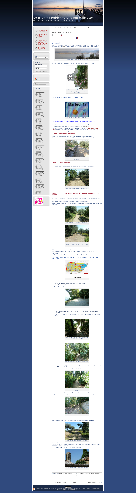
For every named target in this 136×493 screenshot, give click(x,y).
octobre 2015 (39, 129)
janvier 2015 (39, 140)
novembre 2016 (40, 114)
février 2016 (39, 125)
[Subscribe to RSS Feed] (36, 80)
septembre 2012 (40, 173)
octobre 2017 (39, 101)
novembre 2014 (40, 142)
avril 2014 (38, 151)
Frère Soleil (86, 126)
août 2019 (38, 90)
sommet (64, 46)
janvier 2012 (39, 182)
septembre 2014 (40, 145)
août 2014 (38, 146)
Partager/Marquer (40, 84)
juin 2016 (38, 120)
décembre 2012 (40, 169)
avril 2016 (38, 122)
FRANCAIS (61, 473)
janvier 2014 (39, 154)
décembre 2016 (40, 113)
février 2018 (39, 98)
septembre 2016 (40, 116)
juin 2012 (38, 177)
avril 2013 (38, 165)
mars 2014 (39, 152)
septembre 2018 (40, 92)
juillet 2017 (39, 105)
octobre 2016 (39, 115)
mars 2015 (39, 138)
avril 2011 (38, 193)
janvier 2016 (39, 126)
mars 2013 (39, 166)
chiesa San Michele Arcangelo (92, 473)
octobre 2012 (39, 172)
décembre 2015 (40, 127)
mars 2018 (39, 96)
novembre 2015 (40, 128)
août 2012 (38, 174)
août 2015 (38, 132)
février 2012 (39, 181)
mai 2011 (38, 192)
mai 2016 (38, 121)
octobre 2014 (39, 143)
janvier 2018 (39, 99)
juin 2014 (38, 148)
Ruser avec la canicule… (63, 32)
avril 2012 (38, 179)
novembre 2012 (40, 171)
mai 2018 (38, 94)
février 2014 (39, 153)
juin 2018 (38, 93)
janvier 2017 (39, 112)
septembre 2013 (40, 159)
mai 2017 (38, 107)
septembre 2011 (40, 187)
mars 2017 (39, 109)
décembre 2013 (40, 155)
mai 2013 (38, 164)
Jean (66, 34)
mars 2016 (39, 123)
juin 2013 (38, 162)
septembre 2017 (40, 102)
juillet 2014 (39, 147)
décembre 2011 (40, 184)
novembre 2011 (40, 185)
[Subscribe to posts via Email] (39, 80)
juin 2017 (38, 106)
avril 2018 (38, 95)
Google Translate (44, 71)
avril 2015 (38, 136)
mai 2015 (38, 135)
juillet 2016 (39, 119)
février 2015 (39, 139)
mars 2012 (39, 180)
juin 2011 (38, 191)
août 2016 (38, 118)
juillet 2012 (39, 175)
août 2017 (38, 103)
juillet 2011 (39, 189)
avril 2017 (38, 108)
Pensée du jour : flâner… (94, 27)
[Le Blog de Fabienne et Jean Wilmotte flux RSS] (34, 489)
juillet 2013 (39, 161)
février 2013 (39, 167)
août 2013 (38, 160)
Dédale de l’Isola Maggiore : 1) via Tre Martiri (64, 27)
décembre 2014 (40, 141)
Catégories (37, 56)
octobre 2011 (39, 186)
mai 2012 (38, 178)
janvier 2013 (39, 168)
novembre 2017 (40, 100)
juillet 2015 (39, 133)
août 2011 (38, 188)
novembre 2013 (40, 156)
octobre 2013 (39, 158)
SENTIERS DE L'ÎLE (69, 473)
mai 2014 (38, 149)
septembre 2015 (40, 131)
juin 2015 (38, 134)
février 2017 (39, 110)
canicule (82, 473)
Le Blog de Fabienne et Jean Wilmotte (63, 17)
